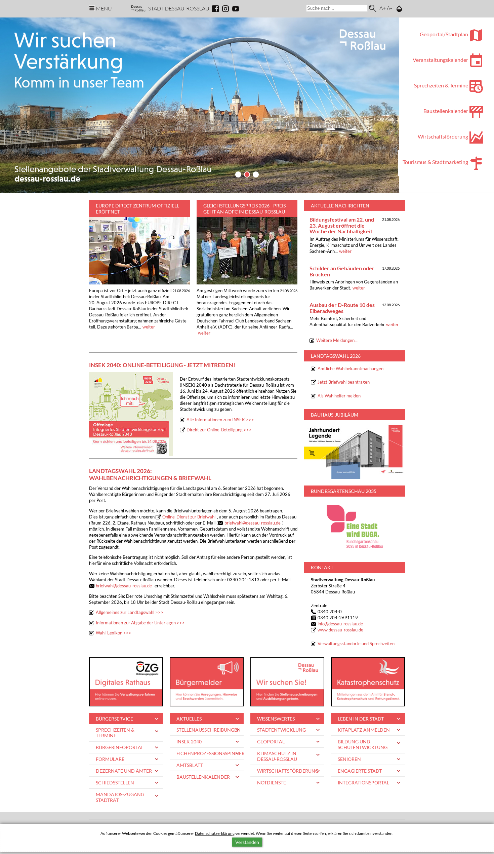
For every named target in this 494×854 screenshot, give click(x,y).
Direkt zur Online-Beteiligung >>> (219, 429)
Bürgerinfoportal (119, 747)
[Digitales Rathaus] (126, 681)
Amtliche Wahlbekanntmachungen (350, 368)
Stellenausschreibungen (208, 730)
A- (389, 8)
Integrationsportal (363, 782)
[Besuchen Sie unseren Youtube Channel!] (236, 9)
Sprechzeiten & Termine (115, 732)
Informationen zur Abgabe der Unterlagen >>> (140, 622)
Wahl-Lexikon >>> (113, 632)
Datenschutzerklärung (215, 833)
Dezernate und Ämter (124, 771)
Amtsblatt (189, 765)
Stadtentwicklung (281, 730)
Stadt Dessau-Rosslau (178, 8)
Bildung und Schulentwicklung (362, 744)
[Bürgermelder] (207, 681)
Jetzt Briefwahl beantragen (344, 382)
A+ (382, 8)
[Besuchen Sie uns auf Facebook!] (215, 9)
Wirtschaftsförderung (288, 771)
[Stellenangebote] (287, 681)
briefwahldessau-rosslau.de (252, 523)
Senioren (349, 759)
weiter (148, 326)
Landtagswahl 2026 (336, 356)
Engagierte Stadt (360, 771)
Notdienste (271, 782)
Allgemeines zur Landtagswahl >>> (129, 612)
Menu (104, 8)
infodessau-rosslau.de (340, 623)
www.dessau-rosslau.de (340, 629)
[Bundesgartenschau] (354, 526)
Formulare (110, 759)
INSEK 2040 (189, 741)
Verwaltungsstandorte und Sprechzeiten (356, 643)
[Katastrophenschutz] (368, 681)
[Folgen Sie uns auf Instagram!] (225, 9)
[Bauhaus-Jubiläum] (354, 449)
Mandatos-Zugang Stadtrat (120, 797)
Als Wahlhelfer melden (339, 395)
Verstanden (247, 842)
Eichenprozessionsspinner (210, 753)
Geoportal (271, 741)
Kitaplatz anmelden (364, 730)
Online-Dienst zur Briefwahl (188, 516)
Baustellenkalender (203, 777)
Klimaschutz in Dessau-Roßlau (277, 756)
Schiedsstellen (115, 782)
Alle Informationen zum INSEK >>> (220, 419)
